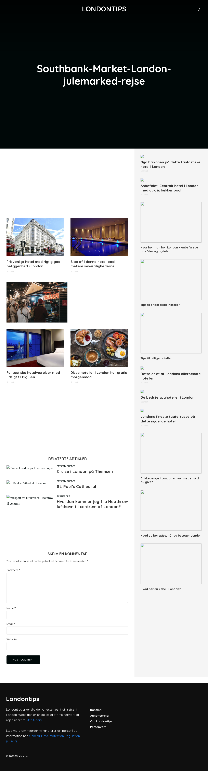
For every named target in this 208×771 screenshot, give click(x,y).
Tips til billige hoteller (156, 358)
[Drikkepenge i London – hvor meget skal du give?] (171, 453)
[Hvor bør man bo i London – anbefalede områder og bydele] (171, 222)
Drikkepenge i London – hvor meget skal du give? (170, 480)
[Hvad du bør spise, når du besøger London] (171, 510)
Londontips (104, 8)
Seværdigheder (66, 466)
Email (10, 624)
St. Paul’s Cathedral (76, 486)
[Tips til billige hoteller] (171, 333)
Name (11, 608)
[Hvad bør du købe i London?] (171, 564)
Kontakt (96, 710)
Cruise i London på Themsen (85, 471)
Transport (63, 496)
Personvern (98, 727)
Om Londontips (101, 721)
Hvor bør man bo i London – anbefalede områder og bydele (169, 249)
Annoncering (99, 715)
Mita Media (34, 720)
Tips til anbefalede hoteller (160, 305)
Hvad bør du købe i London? (161, 589)
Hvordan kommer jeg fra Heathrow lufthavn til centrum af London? (92, 504)
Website (11, 639)
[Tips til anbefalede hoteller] (171, 279)
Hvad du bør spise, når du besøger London (171, 535)
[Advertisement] (67, 183)
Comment (13, 570)
